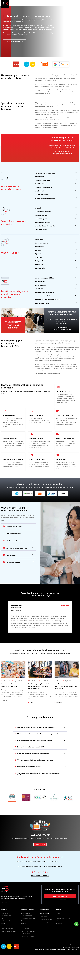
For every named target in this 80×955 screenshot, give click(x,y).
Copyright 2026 (66, 947)
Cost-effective (39, 289)
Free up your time (40, 282)
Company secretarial (7, 926)
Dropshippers (38, 257)
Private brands (39, 265)
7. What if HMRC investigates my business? (29, 767)
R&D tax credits (25, 928)
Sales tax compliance (41, 230)
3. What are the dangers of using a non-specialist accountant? (34, 740)
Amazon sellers (39, 239)
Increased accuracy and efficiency (44, 278)
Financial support (44, 910)
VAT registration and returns (43, 212)
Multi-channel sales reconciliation (44, 292)
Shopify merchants (40, 261)
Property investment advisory (28, 931)
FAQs (58, 915)
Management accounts (7, 928)
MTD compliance (11, 555)
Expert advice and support (42, 303)
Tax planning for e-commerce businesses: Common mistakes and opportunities (66, 686)
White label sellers (40, 268)
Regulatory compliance (13, 562)
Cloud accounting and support (9, 931)
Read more (5, 700)
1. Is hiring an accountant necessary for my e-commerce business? (36, 727)
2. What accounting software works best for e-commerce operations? (37, 734)
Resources (59, 923)
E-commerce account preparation (45, 173)
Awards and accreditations (63, 918)
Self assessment (39, 177)
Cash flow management (41, 195)
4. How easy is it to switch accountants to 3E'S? (30, 747)
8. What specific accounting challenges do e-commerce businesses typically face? (38, 774)
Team (58, 913)
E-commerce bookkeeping (42, 180)
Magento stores (39, 247)
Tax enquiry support (40, 219)
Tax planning (38, 208)
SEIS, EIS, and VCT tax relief (27, 936)
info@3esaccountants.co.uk (62, 154)
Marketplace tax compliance (43, 222)
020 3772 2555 (61, 145)
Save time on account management (16, 548)
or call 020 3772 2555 (60, 900)
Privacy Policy (67, 944)
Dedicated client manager (13, 527)
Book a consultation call (59, 896)
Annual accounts (39, 191)
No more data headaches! (42, 296)
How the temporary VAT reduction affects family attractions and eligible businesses (39, 686)
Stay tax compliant (40, 285)
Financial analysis (40, 184)
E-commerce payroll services (43, 187)
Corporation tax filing (41, 215)
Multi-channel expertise (13, 534)
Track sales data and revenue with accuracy (47, 300)
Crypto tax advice (25, 933)
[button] (57, 174)
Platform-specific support (14, 541)
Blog (58, 921)
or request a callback (40, 875)
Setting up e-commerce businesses (45, 198)
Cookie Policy (59, 944)
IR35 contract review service (28, 926)
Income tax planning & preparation (45, 226)
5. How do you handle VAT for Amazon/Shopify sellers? (33, 754)
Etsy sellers (38, 254)
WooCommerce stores (41, 243)
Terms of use (76, 944)
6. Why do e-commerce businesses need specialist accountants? (35, 760)
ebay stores (38, 250)
